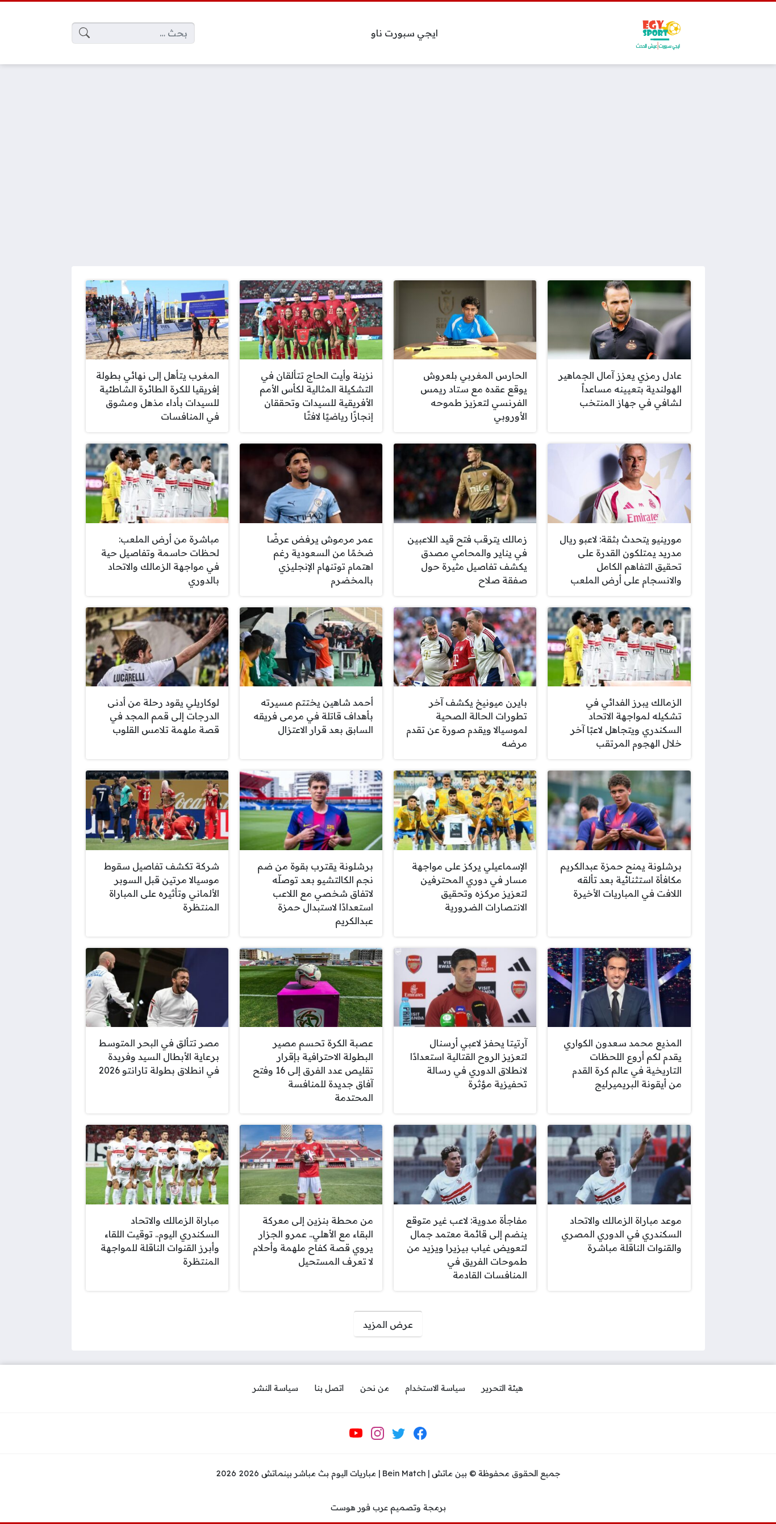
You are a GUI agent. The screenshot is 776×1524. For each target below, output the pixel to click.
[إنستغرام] (377, 1433)
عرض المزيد (388, 1324)
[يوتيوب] (356, 1433)
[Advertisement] (388, 158)
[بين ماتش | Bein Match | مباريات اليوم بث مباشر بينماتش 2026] (657, 33)
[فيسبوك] (420, 1433)
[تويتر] (399, 1433)
